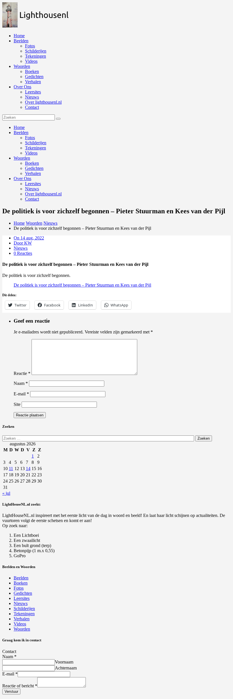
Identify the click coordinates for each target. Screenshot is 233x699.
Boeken (32, 71)
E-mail (21, 393)
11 (11, 468)
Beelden (21, 40)
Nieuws (32, 97)
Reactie (22, 373)
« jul (6, 493)
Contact (32, 107)
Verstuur (11, 691)
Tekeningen (35, 56)
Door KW (23, 243)
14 (28, 468)
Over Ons (22, 86)
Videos (31, 61)
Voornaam (64, 662)
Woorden (22, 66)
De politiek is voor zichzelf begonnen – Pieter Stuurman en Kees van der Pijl (82, 285)
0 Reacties (23, 253)
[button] (38, 15)
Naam (21, 383)
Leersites (33, 91)
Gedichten (34, 76)
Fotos (30, 45)
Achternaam (66, 667)
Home (19, 35)
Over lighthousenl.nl (43, 102)
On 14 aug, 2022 (29, 237)
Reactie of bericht (19, 685)
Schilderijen (35, 51)
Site (17, 404)
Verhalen (33, 81)
